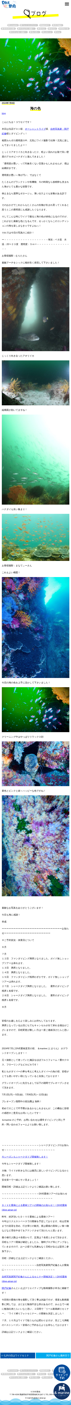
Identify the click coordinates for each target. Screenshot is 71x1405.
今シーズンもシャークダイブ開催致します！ (25, 1156)
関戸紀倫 (6, 1288)
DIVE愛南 (9, 4)
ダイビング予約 (62, 1373)
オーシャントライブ (35, 129)
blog (4, 113)
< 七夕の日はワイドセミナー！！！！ (15, 1357)
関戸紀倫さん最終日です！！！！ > (58, 1357)
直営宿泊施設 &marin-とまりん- (62, 1391)
